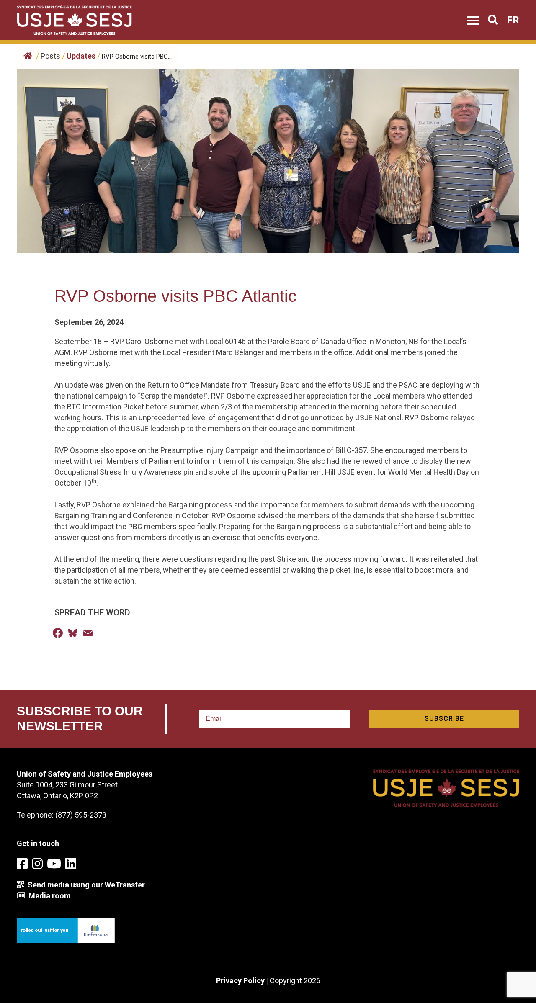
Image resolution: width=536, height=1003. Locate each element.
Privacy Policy (240, 980)
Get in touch (38, 843)
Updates (81, 55)
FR (513, 20)
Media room (48, 895)
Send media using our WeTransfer (84, 884)
